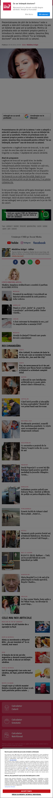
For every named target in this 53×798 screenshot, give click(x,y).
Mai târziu (29, 14)
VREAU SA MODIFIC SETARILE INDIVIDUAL (26, 794)
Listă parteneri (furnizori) (10, 786)
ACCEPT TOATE (26, 791)
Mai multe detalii (13, 759)
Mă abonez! (43, 14)
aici (27, 768)
